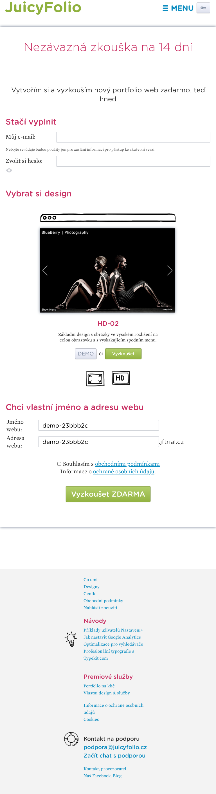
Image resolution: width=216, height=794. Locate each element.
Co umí (91, 579)
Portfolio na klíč (99, 686)
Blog (117, 775)
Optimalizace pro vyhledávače (113, 644)
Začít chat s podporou (114, 755)
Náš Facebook (97, 775)
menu (178, 8)
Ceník (89, 593)
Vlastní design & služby (107, 693)
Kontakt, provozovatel (105, 768)
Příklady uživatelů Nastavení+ (113, 630)
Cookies (91, 719)
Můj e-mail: (20, 136)
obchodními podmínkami (127, 463)
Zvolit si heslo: (24, 160)
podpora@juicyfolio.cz (115, 747)
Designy (92, 586)
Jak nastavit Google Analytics (112, 637)
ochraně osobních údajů (123, 471)
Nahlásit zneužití (100, 607)
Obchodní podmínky (103, 600)
